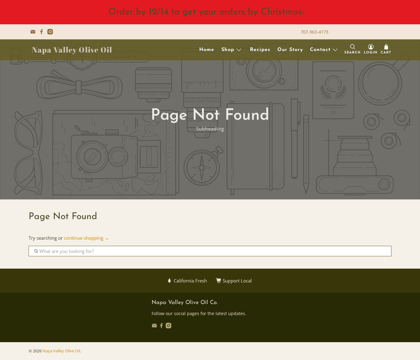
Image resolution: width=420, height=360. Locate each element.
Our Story (290, 49)
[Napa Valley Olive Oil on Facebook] (41, 31)
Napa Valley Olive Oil (72, 50)
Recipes (260, 49)
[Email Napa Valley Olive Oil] (33, 31)
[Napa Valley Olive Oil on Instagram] (50, 31)
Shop (227, 49)
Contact (320, 49)
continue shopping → (86, 238)
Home (206, 49)
